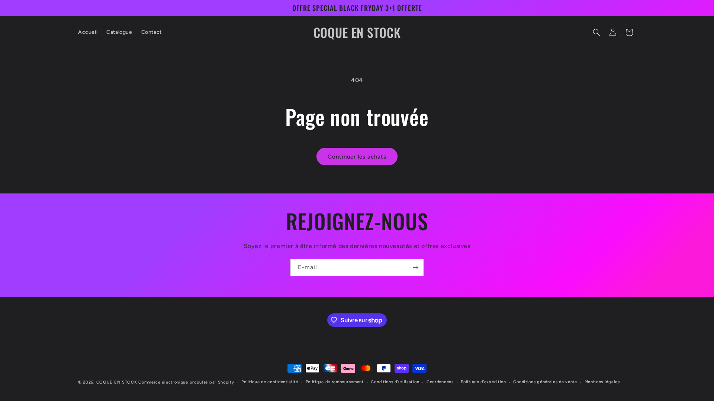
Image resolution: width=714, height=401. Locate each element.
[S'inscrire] (415, 267)
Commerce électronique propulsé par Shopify (186, 382)
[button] (596, 32)
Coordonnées (440, 381)
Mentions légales (602, 381)
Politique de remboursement (335, 381)
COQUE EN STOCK (116, 382)
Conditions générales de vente (545, 381)
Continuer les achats (357, 156)
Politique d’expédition (483, 381)
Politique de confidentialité (269, 381)
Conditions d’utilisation (395, 381)
